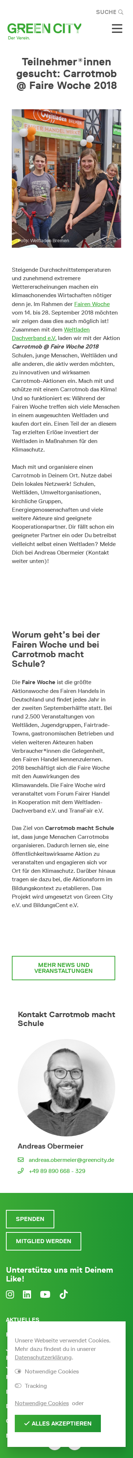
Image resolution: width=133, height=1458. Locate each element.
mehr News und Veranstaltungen (63, 967)
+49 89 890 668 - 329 (57, 1170)
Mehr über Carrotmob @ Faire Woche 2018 (66, 585)
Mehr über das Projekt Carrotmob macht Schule (63, 932)
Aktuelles (23, 1319)
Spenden (30, 1218)
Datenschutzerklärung (43, 1357)
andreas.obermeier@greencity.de (71, 1159)
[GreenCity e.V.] (44, 30)
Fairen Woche (92, 304)
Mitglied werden (43, 1241)
